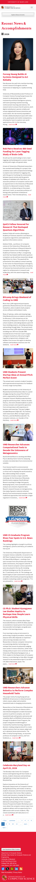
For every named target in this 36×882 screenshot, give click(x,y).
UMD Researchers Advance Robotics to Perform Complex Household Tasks (18, 690)
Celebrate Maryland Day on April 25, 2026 (16, 767)
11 (17, 824)
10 (13, 824)
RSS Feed (21, 868)
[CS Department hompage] (18, 877)
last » (4, 827)
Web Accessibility (6, 872)
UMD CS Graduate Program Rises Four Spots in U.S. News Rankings (18, 538)
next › (26, 824)
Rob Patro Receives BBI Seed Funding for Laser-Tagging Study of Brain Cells (17, 151)
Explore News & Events (18, 15)
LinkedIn (16, 868)
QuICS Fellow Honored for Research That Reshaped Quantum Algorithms (16, 227)
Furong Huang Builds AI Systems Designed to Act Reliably (15, 77)
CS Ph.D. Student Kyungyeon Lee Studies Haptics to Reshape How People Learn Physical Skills (17, 613)
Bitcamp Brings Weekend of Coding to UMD (17, 299)
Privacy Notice (17, 872)
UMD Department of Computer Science (14, 7)
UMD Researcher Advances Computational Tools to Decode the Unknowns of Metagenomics (16, 449)
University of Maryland (18, 2)
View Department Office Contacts (11, 849)
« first (5, 820)
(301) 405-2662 (14, 865)
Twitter (7, 868)
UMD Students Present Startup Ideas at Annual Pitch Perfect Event (18, 374)
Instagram (12, 868)
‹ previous (12, 820)
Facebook (3, 868)
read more (12, 124)
